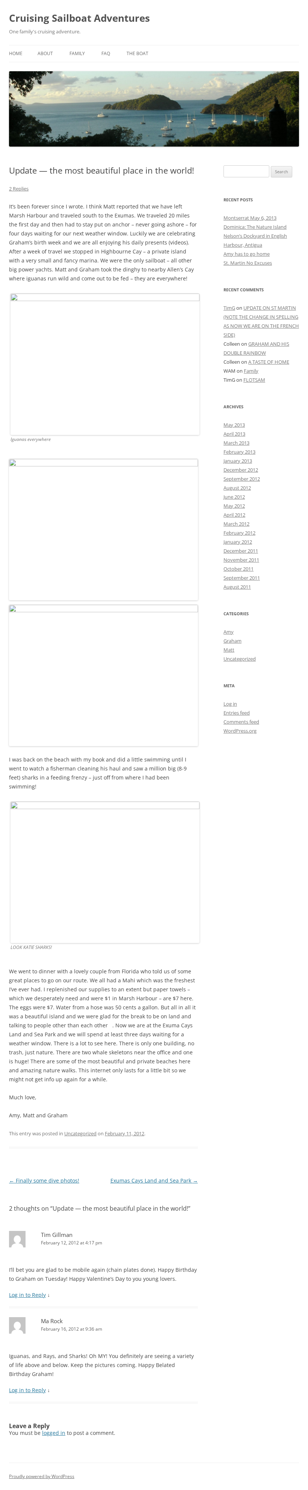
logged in (53, 1432)
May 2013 (234, 424)
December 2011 (240, 550)
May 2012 (234, 505)
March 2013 (236, 442)
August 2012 (237, 487)
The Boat (137, 53)
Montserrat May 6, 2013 (249, 217)
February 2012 (239, 532)
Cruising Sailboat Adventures (79, 18)
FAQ (105, 53)
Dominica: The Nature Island (255, 226)
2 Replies (19, 188)
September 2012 (241, 478)
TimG (229, 307)
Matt (228, 649)
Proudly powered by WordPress (41, 1476)
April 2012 (234, 514)
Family (77, 53)
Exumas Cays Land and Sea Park (154, 1180)
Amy (228, 631)
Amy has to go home (246, 253)
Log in (230, 703)
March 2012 (236, 523)
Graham (232, 640)
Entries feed (236, 712)
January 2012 (237, 541)
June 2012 (234, 496)
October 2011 (238, 568)
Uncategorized (80, 1133)
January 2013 (237, 460)
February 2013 (239, 451)
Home (16, 53)
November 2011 (241, 559)
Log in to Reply (27, 1294)
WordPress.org (240, 730)
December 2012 (240, 469)
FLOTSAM (254, 379)
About (45, 53)
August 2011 (237, 586)
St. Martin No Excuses (247, 262)
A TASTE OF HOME (268, 361)
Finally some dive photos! (44, 1180)
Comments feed (241, 721)
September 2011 (241, 577)
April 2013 (234, 433)
